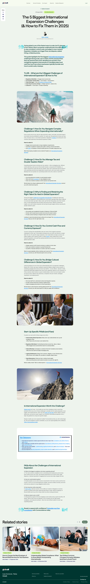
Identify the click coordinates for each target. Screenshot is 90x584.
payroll (47, 236)
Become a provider (60, 573)
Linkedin (4, 581)
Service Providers (37, 3)
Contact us (83, 579)
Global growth (27, 409)
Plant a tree (46, 573)
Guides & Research (59, 3)
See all (84, 522)
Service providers (35, 573)
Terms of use (75, 581)
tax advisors (36, 179)
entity (29, 148)
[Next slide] (79, 522)
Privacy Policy (84, 581)
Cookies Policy (66, 581)
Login (86, 3)
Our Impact (44, 3)
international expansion (56, 57)
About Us (52, 3)
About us (34, 576)
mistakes (54, 137)
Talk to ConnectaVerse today (31, 422)
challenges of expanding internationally (42, 197)
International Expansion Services (53, 183)
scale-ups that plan (49, 412)
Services (28, 3)
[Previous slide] (77, 522)
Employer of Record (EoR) (45, 82)
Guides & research (46, 8)
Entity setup (28, 488)
